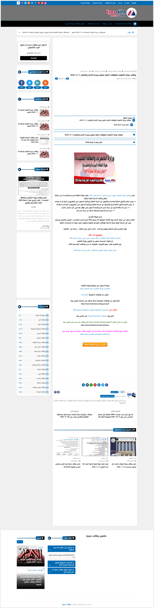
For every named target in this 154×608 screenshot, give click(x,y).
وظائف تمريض (32, 338)
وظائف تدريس (32, 333)
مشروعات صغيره (32, 315)
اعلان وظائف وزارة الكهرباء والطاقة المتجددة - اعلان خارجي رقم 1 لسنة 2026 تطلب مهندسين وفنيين (34, 200)
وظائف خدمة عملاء (32, 351)
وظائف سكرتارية (32, 360)
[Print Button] (83, 384)
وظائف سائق (32, 356)
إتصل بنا (127, 3)
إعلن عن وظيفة (107, 23)
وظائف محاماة (32, 383)
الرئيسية (134, 3)
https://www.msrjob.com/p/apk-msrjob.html (95, 334)
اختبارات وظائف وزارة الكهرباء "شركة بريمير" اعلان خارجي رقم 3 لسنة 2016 (95, 238)
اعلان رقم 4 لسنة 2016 (121, 125)
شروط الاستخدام (85, 3)
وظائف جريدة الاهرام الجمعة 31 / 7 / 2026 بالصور (28, 111)
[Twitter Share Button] (102, 384)
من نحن (120, 3)
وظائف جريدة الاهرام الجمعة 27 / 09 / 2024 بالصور (30, 583)
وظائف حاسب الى (32, 347)
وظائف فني (32, 374)
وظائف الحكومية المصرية (97, 316)
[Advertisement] (55, 12)
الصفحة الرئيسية (128, 71)
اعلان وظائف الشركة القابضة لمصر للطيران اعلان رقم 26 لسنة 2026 (29, 139)
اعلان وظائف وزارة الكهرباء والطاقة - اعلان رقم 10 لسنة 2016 (95, 250)
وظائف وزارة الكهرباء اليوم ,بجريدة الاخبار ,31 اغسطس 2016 (110, 195)
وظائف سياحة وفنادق (32, 365)
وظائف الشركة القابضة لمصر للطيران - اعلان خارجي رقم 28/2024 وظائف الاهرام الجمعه (30, 558)
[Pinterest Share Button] (98, 384)
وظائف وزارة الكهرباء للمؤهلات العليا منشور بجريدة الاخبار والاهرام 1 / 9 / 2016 (105, 120)
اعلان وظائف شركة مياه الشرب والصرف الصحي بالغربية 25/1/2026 (67, 465)
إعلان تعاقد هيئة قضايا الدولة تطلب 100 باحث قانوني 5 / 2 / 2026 (95, 465)
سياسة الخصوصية (97, 3)
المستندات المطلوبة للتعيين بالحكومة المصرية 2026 (91, 309)
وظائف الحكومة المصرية (123, 23)
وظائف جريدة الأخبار (100, 71)
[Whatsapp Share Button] (91, 384)
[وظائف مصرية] (121, 12)
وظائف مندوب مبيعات (32, 387)
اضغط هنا (85, 294)
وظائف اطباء (32, 324)
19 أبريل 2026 (131, 461)
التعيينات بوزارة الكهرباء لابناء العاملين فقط (95, 288)
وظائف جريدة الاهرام (86, 71)
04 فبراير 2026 (75, 461)
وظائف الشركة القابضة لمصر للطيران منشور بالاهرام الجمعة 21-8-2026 (60, 32)
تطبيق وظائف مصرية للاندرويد (75, 23)
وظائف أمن (32, 320)
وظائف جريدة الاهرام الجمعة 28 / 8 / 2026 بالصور (104, 32)
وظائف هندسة (32, 392)
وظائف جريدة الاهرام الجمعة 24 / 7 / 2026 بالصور (28, 152)
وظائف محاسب (32, 378)
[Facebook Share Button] (106, 384)
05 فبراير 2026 (103, 461)
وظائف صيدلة (32, 369)
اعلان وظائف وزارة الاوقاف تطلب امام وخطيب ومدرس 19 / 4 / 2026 (124, 465)
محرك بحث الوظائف (110, 3)
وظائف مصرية (66, 604)
